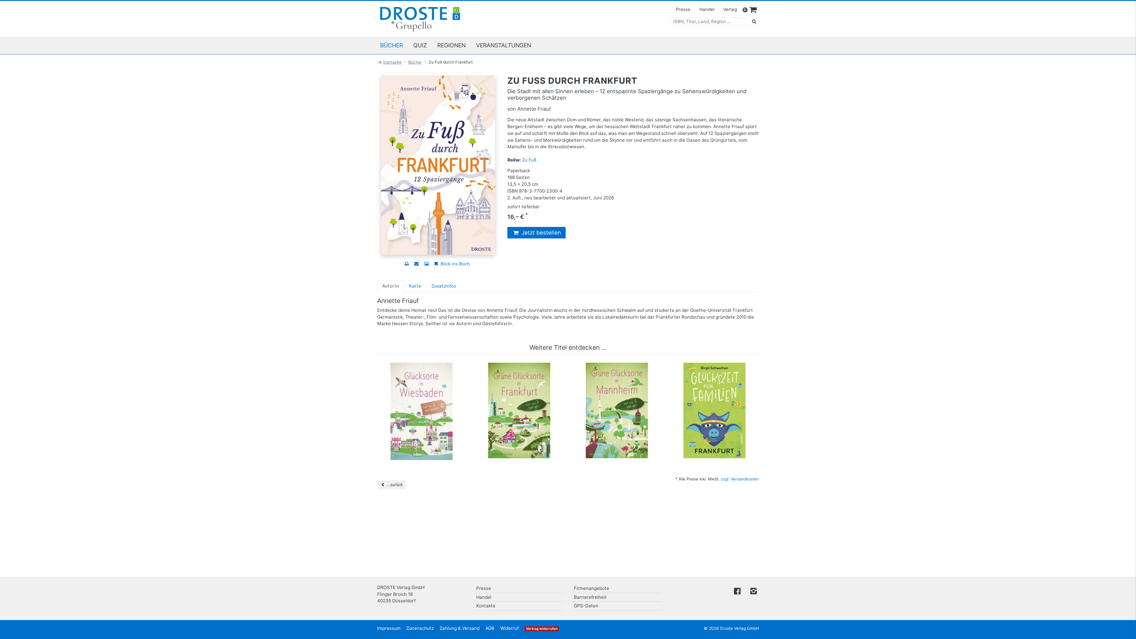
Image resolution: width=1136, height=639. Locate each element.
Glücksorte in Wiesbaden (421, 372)
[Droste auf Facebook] (737, 590)
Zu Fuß (529, 160)
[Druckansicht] (407, 264)
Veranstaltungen (503, 45)
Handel (706, 9)
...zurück (394, 484)
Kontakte (486, 606)
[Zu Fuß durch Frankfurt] (438, 164)
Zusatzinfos (443, 286)
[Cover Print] (426, 264)
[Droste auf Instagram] (752, 590)
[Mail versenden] (416, 264)
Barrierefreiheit (590, 597)
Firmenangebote (591, 588)
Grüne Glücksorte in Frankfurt (519, 372)
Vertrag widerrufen (542, 629)
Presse (683, 9)
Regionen (451, 45)
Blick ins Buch (454, 264)
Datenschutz (420, 628)
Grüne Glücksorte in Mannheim (617, 372)
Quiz (420, 45)
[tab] (390, 286)
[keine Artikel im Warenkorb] (753, 10)
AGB (489, 628)
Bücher (391, 45)
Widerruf (509, 628)
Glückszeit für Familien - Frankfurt (714, 374)
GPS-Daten (586, 606)
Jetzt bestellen (540, 232)
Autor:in (390, 286)
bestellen (424, 400)
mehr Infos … (424, 389)
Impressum (389, 628)
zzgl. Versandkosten (740, 479)
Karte (415, 286)
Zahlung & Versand (460, 628)
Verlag (730, 9)
